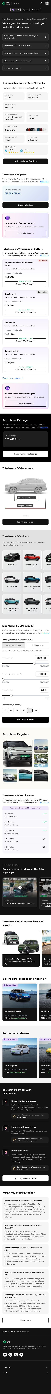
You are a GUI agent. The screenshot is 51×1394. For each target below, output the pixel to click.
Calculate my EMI (25, 719)
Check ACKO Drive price (25, 284)
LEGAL (5, 1373)
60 (30, 710)
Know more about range (25, 454)
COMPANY (7, 1367)
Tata (17, 1331)
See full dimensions (25, 522)
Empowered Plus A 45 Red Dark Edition (19, 264)
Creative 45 (10, 294)
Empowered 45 (11, 351)
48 (24, 710)
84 (36, 710)
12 (4, 710)
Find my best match (25, 233)
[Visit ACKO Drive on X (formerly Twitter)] (16, 1355)
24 (11, 710)
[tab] (15, 10)
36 (17, 710)
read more (44, 181)
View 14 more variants (11, 378)
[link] (19, 996)
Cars (11, 1331)
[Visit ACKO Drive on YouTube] (5, 1355)
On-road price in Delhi (12, 1015)
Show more (25, 1320)
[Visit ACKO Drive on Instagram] (10, 1355)
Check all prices (25, 205)
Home (4, 1331)
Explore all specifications (25, 161)
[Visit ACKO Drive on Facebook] (21, 1355)
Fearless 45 (10, 322)
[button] (19, 892)
